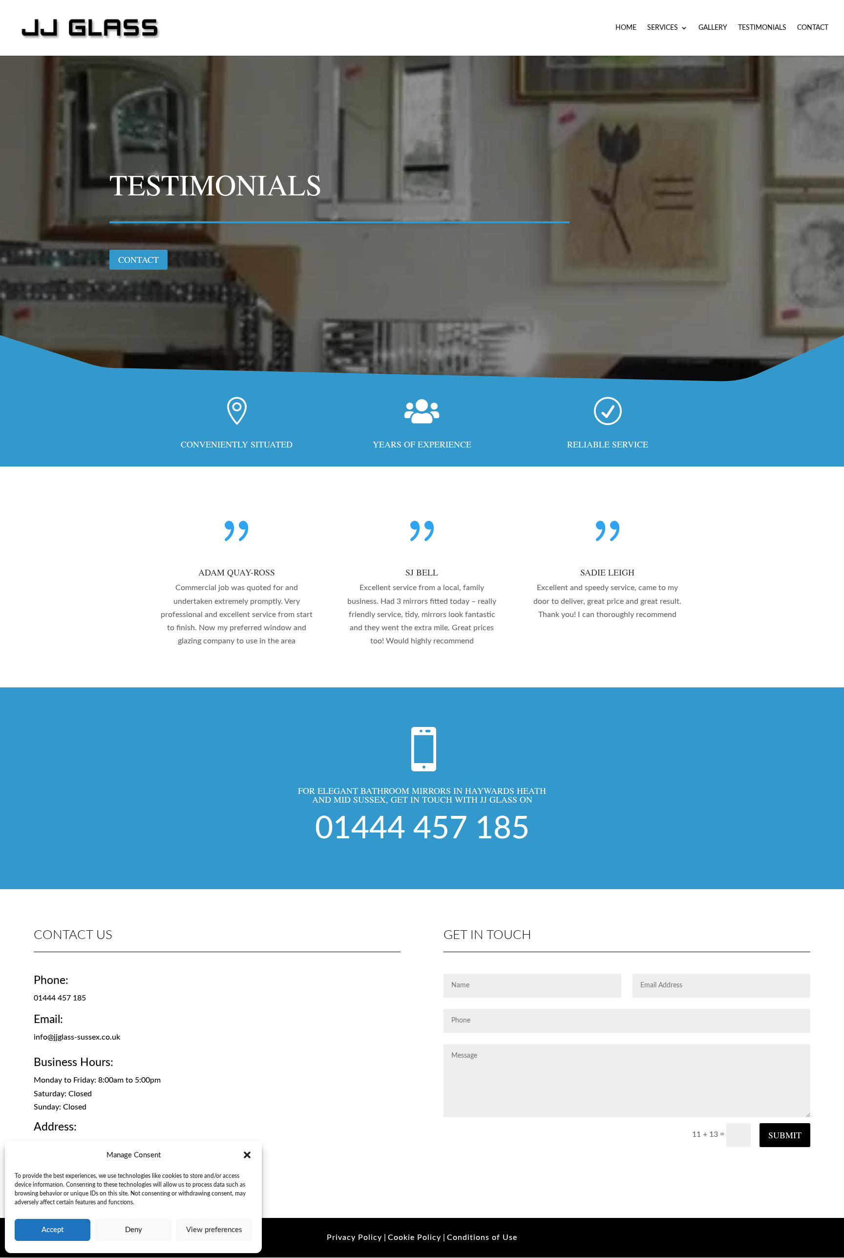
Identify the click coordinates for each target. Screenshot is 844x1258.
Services (662, 27)
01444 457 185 (422, 828)
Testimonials (762, 27)
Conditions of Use (482, 1237)
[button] (247, 1155)
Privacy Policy (354, 1237)
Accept (52, 1230)
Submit (785, 1135)
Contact (812, 27)
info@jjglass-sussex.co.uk (77, 1037)
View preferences (214, 1230)
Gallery (712, 27)
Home (625, 27)
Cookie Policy (414, 1237)
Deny (133, 1230)
